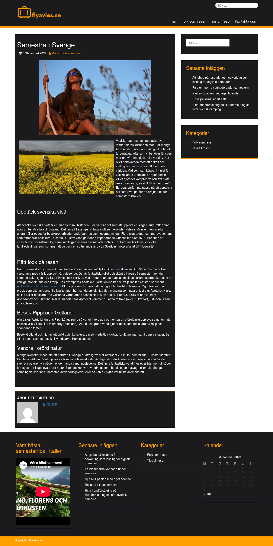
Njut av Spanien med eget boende (215, 93)
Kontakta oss (245, 21)
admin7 (52, 404)
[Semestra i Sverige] (95, 97)
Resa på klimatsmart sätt (209, 99)
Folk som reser (194, 21)
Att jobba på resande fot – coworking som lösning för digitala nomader (220, 79)
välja (139, 166)
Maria (55, 53)
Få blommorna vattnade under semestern (220, 87)
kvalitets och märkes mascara (41, 286)
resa (117, 269)
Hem (173, 21)
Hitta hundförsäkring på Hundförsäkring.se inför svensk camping (221, 107)
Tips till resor (220, 21)
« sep (207, 493)
